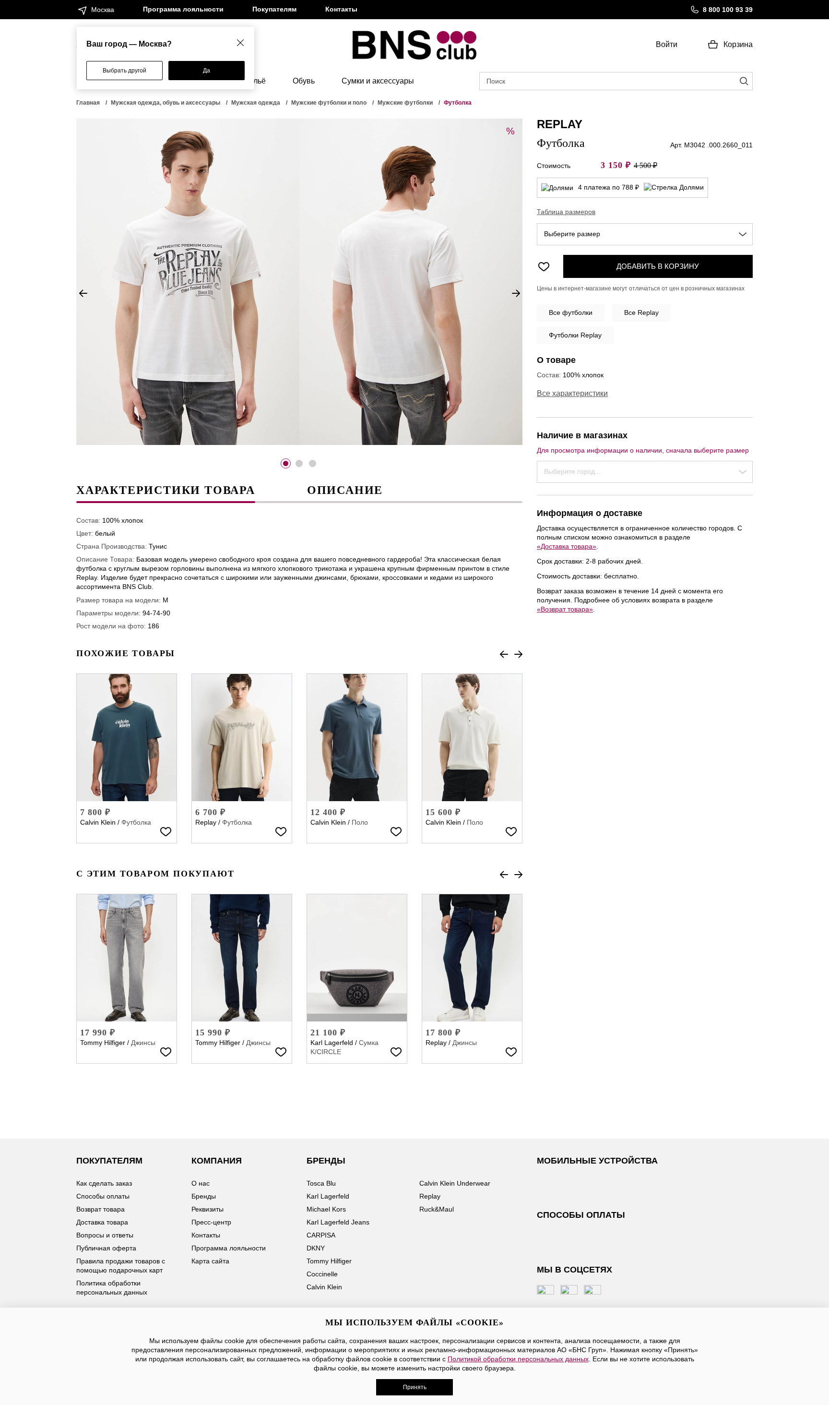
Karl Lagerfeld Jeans (338, 1222)
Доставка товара (102, 1222)
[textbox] (644, 234)
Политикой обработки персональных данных (518, 1359)
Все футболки (570, 312)
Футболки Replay (575, 335)
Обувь (304, 81)
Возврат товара (100, 1209)
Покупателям (274, 9)
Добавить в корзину (657, 266)
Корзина (738, 44)
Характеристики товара (165, 490)
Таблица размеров (566, 212)
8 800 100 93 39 (728, 9)
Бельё (255, 81)
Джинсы (143, 1042)
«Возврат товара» (565, 609)
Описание (345, 490)
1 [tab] (286, 463)
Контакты (341, 9)
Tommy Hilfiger (102, 1042)
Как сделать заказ (104, 1183)
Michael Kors (326, 1209)
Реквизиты (207, 1209)
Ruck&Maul (436, 1209)
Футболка (136, 822)
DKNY (316, 1248)
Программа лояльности (183, 9)
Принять (414, 1387)
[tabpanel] (187, 282)
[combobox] (645, 234)
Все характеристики (572, 393)
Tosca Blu (321, 1183)
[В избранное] (165, 831)
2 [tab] (299, 463)
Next (515, 293)
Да (206, 70)
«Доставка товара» (566, 546)
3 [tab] (313, 463)
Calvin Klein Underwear (454, 1183)
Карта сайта (210, 1261)
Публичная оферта (106, 1248)
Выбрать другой (124, 70)
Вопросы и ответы (104, 1235)
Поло (360, 822)
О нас (200, 1183)
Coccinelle (322, 1274)
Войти (666, 44)
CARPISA (321, 1235)
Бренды (203, 1196)
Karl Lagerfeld (331, 1042)
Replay (205, 822)
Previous (83, 293)
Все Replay (641, 312)
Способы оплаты (103, 1196)
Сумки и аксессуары (378, 81)
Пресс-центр (211, 1222)
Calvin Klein (98, 822)
